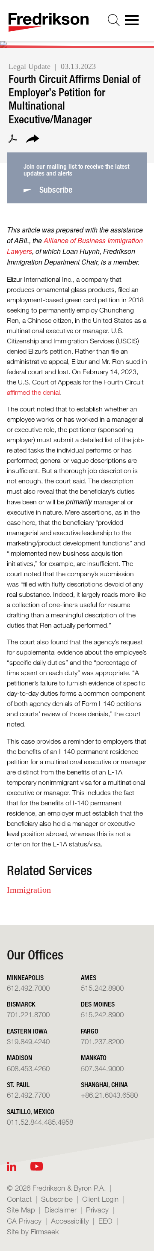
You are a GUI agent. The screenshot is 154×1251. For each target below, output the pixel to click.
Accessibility (70, 1220)
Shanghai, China (104, 1085)
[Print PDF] (13, 140)
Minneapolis (25, 978)
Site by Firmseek (33, 1231)
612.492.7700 (28, 1094)
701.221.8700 (28, 1014)
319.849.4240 (28, 1041)
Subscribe (57, 1198)
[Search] (114, 20)
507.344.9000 (102, 1068)
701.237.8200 (102, 1041)
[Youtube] (36, 1166)
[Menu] (134, 22)
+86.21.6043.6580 (109, 1094)
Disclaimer (60, 1209)
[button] (32, 140)
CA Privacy (24, 1220)
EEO (105, 1220)
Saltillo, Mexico (30, 1112)
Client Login (100, 1198)
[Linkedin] (11, 1166)
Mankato (94, 1058)
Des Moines (98, 1004)
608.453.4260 (28, 1068)
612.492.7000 (28, 987)
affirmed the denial (33, 392)
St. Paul (18, 1085)
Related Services (49, 870)
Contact (19, 1198)
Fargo (89, 1031)
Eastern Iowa (27, 1031)
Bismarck (21, 1004)
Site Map (21, 1209)
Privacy (97, 1209)
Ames (88, 978)
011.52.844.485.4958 (40, 1121)
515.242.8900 (102, 987)
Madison (19, 1058)
